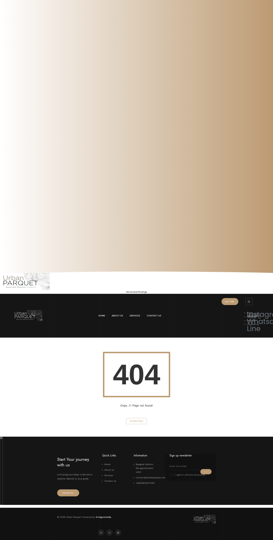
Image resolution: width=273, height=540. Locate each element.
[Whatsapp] (109, 532)
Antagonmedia (103, 517)
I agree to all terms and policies (190, 474)
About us (117, 315)
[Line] (118, 532)
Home (101, 315)
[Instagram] (101, 532)
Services (135, 315)
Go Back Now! (136, 421)
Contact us (154, 315)
